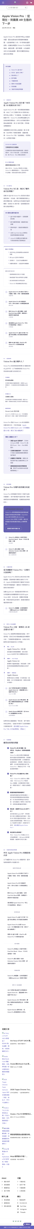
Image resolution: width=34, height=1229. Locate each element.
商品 (14, 28)
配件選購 (14, 78)
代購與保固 (14, 81)
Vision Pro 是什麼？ (17, 70)
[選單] (3, 3)
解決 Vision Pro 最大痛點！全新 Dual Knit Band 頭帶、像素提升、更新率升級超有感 (19, 895)
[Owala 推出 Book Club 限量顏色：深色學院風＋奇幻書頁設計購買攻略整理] (5, 1065)
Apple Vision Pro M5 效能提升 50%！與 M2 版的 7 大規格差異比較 (19, 885)
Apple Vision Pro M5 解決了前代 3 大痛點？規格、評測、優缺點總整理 (19, 875)
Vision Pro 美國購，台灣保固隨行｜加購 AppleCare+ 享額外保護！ (19, 977)
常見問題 (14, 86)
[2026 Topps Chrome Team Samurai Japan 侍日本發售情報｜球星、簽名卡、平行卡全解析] (5, 1091)
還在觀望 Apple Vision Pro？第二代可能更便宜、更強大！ (19, 904)
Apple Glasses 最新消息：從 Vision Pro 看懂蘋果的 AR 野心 (19, 1011)
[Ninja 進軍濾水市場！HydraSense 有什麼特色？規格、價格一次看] (5, 1158)
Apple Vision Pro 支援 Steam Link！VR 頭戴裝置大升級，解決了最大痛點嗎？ (17, 428)
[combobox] (15, 7)
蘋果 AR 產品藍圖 (16, 84)
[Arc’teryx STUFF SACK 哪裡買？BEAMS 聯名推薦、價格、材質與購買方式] (5, 1042)
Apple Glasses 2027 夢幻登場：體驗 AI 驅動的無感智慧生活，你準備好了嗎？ (19, 1002)
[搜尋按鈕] (25, 7)
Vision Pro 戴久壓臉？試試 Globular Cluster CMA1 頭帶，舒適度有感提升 (19, 961)
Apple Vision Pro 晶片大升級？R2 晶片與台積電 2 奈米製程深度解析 (19, 918)
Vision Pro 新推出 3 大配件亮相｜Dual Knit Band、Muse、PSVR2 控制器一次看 (19, 951)
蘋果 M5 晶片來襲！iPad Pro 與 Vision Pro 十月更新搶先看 (19, 935)
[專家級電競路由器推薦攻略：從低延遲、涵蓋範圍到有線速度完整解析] (5, 1136)
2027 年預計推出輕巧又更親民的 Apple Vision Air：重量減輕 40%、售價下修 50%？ (19, 992)
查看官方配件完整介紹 (13, 528)
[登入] (27, 3)
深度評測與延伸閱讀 (17, 89)
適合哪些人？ (15, 75)
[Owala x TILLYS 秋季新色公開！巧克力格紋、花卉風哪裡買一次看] (5, 1115)
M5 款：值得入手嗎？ (17, 72)
